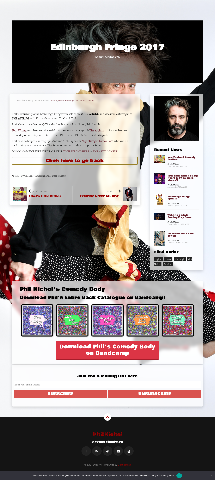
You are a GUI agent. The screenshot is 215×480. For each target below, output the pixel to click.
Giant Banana (124, 464)
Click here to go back (75, 160)
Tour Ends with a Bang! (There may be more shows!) (182, 178)
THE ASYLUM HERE (105, 151)
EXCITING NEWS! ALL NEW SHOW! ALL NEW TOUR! (116, 196)
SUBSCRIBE (61, 394)
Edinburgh (70, 100)
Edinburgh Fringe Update (178, 197)
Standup (90, 100)
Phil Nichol (80, 100)
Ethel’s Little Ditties (45, 196)
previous (40, 191)
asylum (54, 100)
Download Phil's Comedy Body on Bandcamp (107, 350)
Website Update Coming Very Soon (179, 216)
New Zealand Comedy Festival (181, 158)
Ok (179, 475)
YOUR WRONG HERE (76, 151)
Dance (61, 100)
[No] (211, 475)
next (112, 191)
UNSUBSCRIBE (154, 394)
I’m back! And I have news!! (180, 234)
